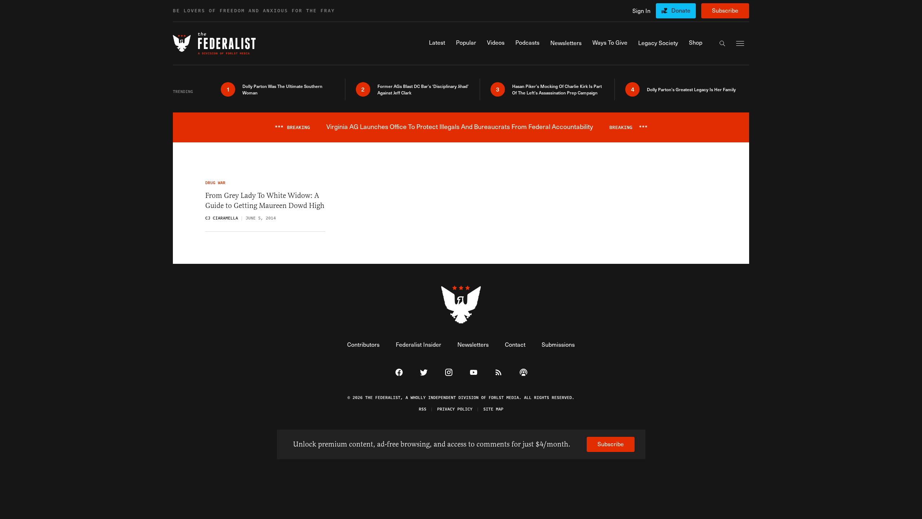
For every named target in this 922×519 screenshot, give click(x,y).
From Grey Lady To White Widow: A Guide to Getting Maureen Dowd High (265, 200)
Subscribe (725, 10)
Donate (680, 10)
